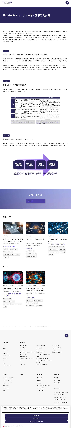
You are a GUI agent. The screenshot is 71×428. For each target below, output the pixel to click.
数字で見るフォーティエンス (43, 385)
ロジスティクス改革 (40, 345)
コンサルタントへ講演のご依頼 (61, 402)
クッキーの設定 (32, 410)
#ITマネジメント (60, 246)
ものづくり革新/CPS (40, 352)
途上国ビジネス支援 (56, 352)
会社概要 (39, 383)
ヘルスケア (5, 358)
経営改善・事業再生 (56, 348)
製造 (4, 345)
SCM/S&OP (22, 364)
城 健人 (33, 297)
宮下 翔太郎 (12, 294)
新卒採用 (56, 378)
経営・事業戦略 (23, 345)
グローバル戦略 (23, 354)
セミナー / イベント (7, 380)
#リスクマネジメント (8, 254)
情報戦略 (38, 356)
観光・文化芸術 (55, 345)
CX (20, 360)
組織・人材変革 (23, 356)
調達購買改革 (39, 348)
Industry (5, 342)
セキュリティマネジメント (42, 358)
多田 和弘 (30, 248)
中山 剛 (6, 294)
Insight (5, 374)
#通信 (4, 306)
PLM (37, 350)
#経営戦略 (51, 254)
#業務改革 (17, 254)
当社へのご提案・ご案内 (59, 394)
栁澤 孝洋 (52, 244)
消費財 (4, 348)
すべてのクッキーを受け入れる (36, 421)
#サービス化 (62, 249)
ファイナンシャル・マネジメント (27, 358)
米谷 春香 (7, 296)
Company (40, 374)
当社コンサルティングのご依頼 (61, 392)
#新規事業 (62, 252)
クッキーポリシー (51, 410)
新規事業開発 (23, 348)
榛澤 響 (57, 244)
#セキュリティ (6, 304)
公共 (4, 363)
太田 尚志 (6, 246)
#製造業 (28, 251)
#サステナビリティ (7, 251)
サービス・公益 (6, 356)
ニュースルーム (40, 390)
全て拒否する (36, 418)
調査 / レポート (6, 385)
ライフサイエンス (7, 366)
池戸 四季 (18, 294)
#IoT (53, 246)
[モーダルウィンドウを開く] (35, 111)
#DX (8, 249)
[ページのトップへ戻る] (66, 335)
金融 (4, 361)
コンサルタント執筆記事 (8, 378)
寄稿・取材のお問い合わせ (60, 397)
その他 (55, 405)
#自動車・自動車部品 (31, 256)
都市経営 (54, 350)
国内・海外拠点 (40, 388)
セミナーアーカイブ (7, 383)
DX (20, 350)
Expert (22, 374)
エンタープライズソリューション (43, 354)
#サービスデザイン (53, 249)
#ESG (11, 249)
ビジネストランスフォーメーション (27, 352)
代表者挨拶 (39, 380)
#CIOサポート (29, 300)
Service (22, 342)
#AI (4, 249)
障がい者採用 (57, 383)
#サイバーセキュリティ (8, 301)
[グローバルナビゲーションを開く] (67, 3)
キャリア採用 (57, 380)
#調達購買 (5, 257)
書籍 (4, 390)
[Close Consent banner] (69, 407)
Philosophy (40, 378)
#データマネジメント (54, 252)
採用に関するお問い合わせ (60, 400)
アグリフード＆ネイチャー (42, 364)
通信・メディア (6, 353)
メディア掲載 (6, 388)
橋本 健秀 (12, 246)
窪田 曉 (29, 297)
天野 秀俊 (63, 244)
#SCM (15, 249)
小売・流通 (5, 351)
